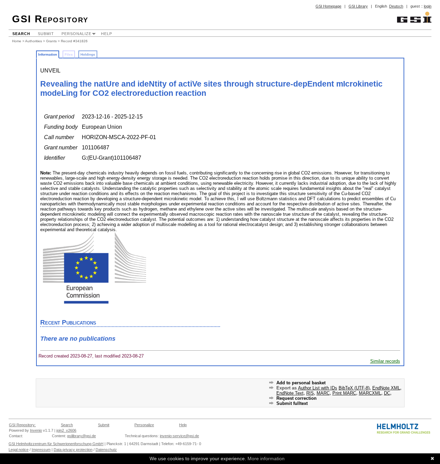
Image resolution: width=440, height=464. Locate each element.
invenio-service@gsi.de (179, 436)
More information (266, 458)
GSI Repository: (22, 425)
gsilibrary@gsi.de (81, 436)
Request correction (296, 398)
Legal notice (19, 450)
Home (16, 41)
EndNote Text (290, 393)
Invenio (36, 430)
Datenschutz (106, 450)
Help (106, 34)
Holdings (87, 54)
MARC (323, 393)
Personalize (76, 34)
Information (47, 54)
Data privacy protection (73, 450)
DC (387, 393)
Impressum (41, 450)
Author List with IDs (317, 388)
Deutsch (396, 6)
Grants (51, 41)
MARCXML (370, 393)
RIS (310, 393)
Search (21, 34)
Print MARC (344, 393)
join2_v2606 (66, 430)
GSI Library (358, 6)
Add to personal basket (301, 382)
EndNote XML (386, 388)
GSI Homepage (328, 6)
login (427, 6)
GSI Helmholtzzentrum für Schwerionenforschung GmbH (56, 444)
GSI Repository (50, 18)
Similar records (385, 361)
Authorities (33, 41)
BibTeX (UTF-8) (354, 388)
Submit (46, 34)
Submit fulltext (292, 403)
